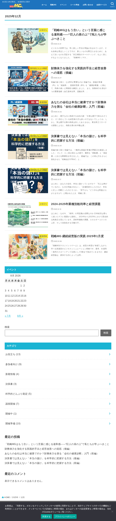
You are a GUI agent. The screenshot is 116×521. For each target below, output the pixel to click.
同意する (46, 516)
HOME (7, 497)
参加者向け (13, 364)
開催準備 (13, 423)
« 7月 (8, 316)
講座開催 (12, 403)
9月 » (20, 316)
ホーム (44, 5)
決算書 (11, 384)
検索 (7, 327)
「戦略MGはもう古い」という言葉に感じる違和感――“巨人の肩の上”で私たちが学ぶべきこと (57, 444)
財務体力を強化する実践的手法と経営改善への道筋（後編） (38, 448)
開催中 (11, 413)
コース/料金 (74, 5)
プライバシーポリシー (65, 516)
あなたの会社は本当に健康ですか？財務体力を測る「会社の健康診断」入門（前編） (52, 453)
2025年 (15, 497)
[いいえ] (112, 511)
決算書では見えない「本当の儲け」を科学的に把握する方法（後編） (43, 458)
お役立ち (13, 354)
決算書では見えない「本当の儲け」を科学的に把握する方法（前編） (43, 463)
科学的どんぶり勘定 (18, 393)
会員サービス (102, 5)
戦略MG (53, 5)
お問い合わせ (88, 5)
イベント (63, 5)
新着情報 (12, 374)
